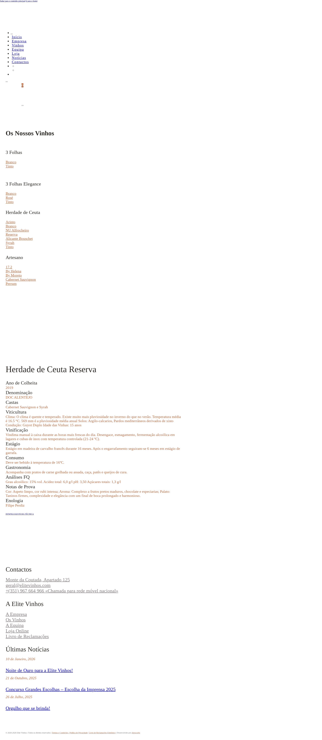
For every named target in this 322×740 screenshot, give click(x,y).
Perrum (11, 284)
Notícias (19, 58)
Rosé (9, 198)
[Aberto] (7, 81)
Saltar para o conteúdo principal (12, 1)
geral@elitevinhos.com (28, 585)
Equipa (18, 49)
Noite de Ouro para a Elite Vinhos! (39, 670)
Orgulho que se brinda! (28, 708)
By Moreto (14, 275)
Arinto (10, 222)
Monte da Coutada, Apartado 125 (38, 579)
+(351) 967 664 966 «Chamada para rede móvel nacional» (62, 590)
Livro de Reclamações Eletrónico (102, 733)
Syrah (10, 243)
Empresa (19, 41)
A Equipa (15, 625)
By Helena (13, 271)
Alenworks (136, 733)
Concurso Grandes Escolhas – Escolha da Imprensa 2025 (61, 689)
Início (17, 37)
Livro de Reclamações (27, 636)
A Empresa (16, 614)
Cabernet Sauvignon (21, 279)
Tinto (10, 166)
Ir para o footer (31, 1)
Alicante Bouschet (19, 238)
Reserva (11, 234)
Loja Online (17, 630)
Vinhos (18, 45)
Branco (11, 162)
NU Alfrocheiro (17, 230)
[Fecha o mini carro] (23, 105)
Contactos (20, 62)
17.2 (9, 267)
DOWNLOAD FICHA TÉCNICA (20, 514)
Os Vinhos (16, 619)
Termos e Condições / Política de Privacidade (70, 733)
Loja (16, 53)
